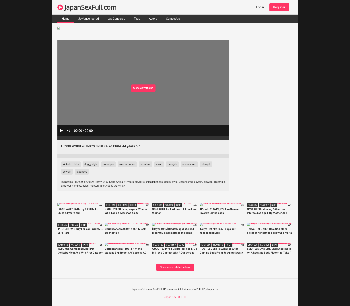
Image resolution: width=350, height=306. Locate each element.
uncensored (189, 164)
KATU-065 (63, 245)
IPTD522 (74, 225)
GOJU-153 (158, 245)
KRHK (133, 205)
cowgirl (67, 171)
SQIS (178, 205)
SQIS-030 (157, 205)
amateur (146, 164)
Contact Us (173, 18)
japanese (82, 171)
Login (260, 7)
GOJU (181, 245)
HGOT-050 (206, 245)
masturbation (127, 164)
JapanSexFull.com (89, 7)
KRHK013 (123, 205)
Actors (153, 18)
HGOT (229, 245)
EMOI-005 (253, 245)
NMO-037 (252, 205)
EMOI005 (264, 245)
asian (159, 164)
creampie (108, 164)
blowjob (206, 164)
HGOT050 (218, 245)
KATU (85, 245)
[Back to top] (338, 295)
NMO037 (264, 205)
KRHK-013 (111, 205)
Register (279, 7)
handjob (172, 164)
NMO (273, 205)
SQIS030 (169, 205)
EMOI (274, 245)
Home (65, 18)
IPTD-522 (62, 225)
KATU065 (75, 245)
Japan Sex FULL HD (175, 297)
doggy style (91, 164)
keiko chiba (72, 164)
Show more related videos (175, 267)
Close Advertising (143, 87)
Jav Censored (116, 18)
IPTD (83, 225)
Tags (137, 18)
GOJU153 (171, 245)
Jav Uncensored (88, 18)
